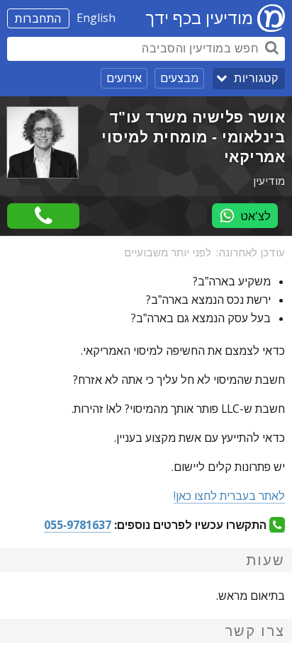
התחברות (38, 18)
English (96, 18)
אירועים (124, 78)
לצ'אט (255, 216)
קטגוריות (256, 78)
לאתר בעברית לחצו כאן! (229, 496)
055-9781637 (77, 525)
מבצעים (179, 78)
